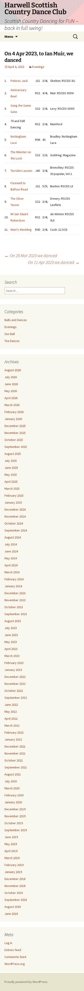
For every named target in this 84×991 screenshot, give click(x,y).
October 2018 (13, 893)
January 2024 (13, 586)
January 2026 (13, 419)
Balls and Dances (15, 320)
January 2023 (13, 670)
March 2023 (11, 656)
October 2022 (13, 691)
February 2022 (14, 732)
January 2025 (13, 502)
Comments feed (15, 957)
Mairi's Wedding (21, 230)
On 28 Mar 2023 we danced (30, 255)
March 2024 (11, 572)
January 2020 (13, 802)
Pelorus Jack (19, 81)
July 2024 (10, 544)
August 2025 (12, 454)
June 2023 (11, 635)
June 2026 (11, 384)
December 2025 (15, 426)
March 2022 (11, 725)
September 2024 (15, 530)
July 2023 (10, 628)
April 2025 (10, 482)
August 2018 (12, 907)
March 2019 (11, 858)
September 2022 (15, 698)
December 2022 (15, 677)
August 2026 (12, 370)
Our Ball (9, 334)
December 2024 (15, 509)
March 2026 (11, 405)
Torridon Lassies (21, 171)
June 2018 (11, 914)
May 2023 (10, 642)
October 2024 (13, 523)
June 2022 (11, 705)
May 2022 (10, 712)
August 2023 (12, 621)
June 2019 (11, 837)
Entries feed (12, 950)
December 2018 (15, 879)
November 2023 (15, 600)
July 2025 (10, 461)
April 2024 (10, 565)
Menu (8, 36)
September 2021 (15, 767)
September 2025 (15, 447)
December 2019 (15, 809)
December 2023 (15, 593)
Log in (8, 943)
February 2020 (14, 795)
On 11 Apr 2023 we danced (54, 262)
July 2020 (10, 781)
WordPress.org (14, 964)
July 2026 (10, 377)
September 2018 (15, 900)
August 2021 (12, 774)
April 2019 (10, 851)
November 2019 (15, 816)
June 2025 (11, 468)
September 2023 (15, 614)
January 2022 (13, 739)
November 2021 (15, 753)
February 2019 (14, 865)
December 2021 (15, 746)
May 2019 (10, 844)
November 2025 (15, 433)
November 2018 (15, 886)
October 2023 (13, 607)
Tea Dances (12, 341)
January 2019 (13, 872)
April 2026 (10, 398)
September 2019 (15, 830)
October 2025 (13, 440)
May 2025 (10, 475)
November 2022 (15, 684)
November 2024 (15, 516)
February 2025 (14, 495)
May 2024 (10, 558)
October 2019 (13, 823)
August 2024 (12, 537)
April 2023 (10, 649)
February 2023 (14, 663)
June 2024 (11, 551)
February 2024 (14, 579)
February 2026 (14, 412)
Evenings (38, 67)
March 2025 (11, 489)
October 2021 (13, 760)
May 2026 (10, 391)
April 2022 (10, 718)
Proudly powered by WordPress (25, 982)
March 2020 (11, 788)
